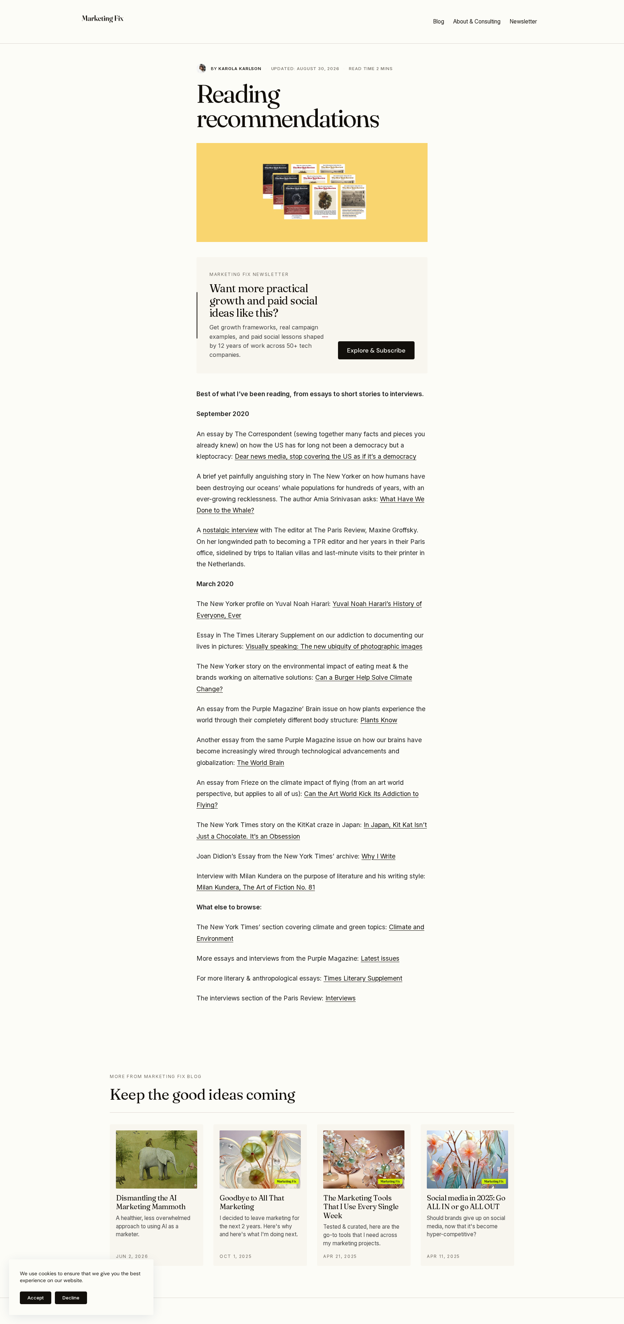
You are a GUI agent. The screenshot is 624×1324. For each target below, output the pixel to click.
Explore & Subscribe (376, 350)
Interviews (340, 998)
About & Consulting (476, 21)
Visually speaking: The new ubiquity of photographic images (334, 646)
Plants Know (378, 720)
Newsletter (523, 21)
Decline (70, 1298)
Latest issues (380, 958)
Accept (35, 1298)
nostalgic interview (230, 530)
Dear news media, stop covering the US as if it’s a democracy (325, 456)
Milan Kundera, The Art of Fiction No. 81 (255, 887)
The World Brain (260, 762)
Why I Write (378, 856)
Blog (438, 21)
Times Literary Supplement (363, 978)
